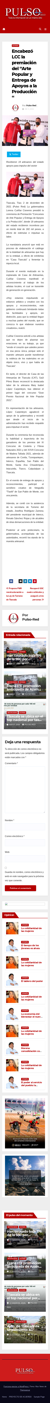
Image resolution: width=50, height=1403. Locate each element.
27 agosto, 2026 (18, 1240)
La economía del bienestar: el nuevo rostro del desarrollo (31, 1018)
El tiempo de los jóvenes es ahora (30, 947)
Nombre (9, 820)
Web (7, 852)
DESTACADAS (12, 652)
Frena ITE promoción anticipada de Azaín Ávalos (24, 689)
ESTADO (15, 45)
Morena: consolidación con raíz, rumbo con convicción (31, 1052)
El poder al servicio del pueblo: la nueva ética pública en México (31, 1086)
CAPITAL (11, 1321)
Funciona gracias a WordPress (16, 1386)
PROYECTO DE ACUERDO (20, 1397)
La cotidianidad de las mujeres (31, 930)
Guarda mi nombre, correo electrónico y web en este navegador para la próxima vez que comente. (24, 876)
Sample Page (39, 1397)
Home (4, 1397)
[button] (40, 29)
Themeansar (25, 1390)
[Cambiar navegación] (45, 29)
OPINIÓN (25, 925)
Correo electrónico (14, 836)
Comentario (11, 763)
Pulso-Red (31, 105)
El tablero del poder (32, 981)
